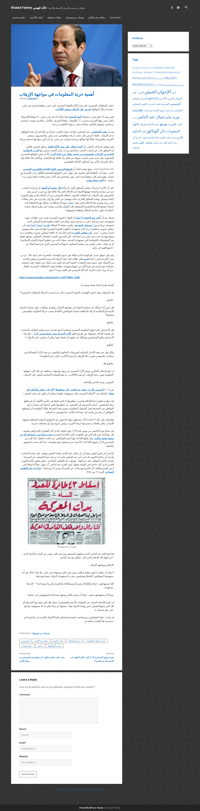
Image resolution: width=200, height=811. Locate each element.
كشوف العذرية (142, 137)
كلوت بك (163, 142)
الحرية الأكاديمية (166, 98)
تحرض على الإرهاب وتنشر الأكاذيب (73, 109)
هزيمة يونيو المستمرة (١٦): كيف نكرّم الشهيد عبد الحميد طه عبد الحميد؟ (92, 659)
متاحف (156, 143)
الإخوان (164, 91)
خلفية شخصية (18, 17)
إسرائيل (181, 85)
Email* (22, 743)
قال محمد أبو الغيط (51, 187)
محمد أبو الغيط (54, 646)
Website (23, 756)
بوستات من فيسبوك (75, 17)
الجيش (151, 91)
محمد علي (146, 142)
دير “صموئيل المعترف (86, 225)
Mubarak (160, 78)
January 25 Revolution (155, 72)
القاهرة (144, 104)
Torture (161, 84)
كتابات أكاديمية (36, 17)
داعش (40, 646)
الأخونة (173, 93)
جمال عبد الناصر (41, 641)
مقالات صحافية (54, 17)
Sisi (154, 85)
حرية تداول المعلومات (95, 641)
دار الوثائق (156, 130)
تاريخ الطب (148, 110)
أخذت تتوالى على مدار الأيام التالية (65, 146)
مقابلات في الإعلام (96, 17)
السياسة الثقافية (139, 98)
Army (151, 68)
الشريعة (165, 104)
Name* (23, 729)
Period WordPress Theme (91, 808)
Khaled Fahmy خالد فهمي (29, 8)
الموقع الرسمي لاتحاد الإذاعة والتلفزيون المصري (48, 169)
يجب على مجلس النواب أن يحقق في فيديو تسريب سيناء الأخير (41, 659)
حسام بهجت (26, 646)
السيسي (25, 641)
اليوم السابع (75, 116)
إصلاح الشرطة (171, 85)
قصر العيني (164, 137)
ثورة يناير (172, 117)
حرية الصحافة (74, 641)
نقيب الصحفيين (99, 131)
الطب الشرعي (154, 104)
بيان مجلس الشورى (82, 232)
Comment (24, 694)
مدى (70, 202)
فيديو (86, 258)
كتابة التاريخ (153, 137)
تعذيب (137, 109)
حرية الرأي (153, 124)
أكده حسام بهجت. (100, 180)
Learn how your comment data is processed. (79, 789)
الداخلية (152, 98)
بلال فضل (169, 110)
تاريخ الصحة (159, 110)
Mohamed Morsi (143, 78)
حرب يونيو (168, 124)
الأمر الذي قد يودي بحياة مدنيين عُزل (52, 333)
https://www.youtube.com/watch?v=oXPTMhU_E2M (49, 277)
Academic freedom (140, 68)
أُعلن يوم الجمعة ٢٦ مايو (88, 217)
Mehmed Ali (174, 72)
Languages (115, 17)
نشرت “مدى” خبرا (40, 225)
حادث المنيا (58, 641)
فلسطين (174, 138)
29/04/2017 (33, 99)
